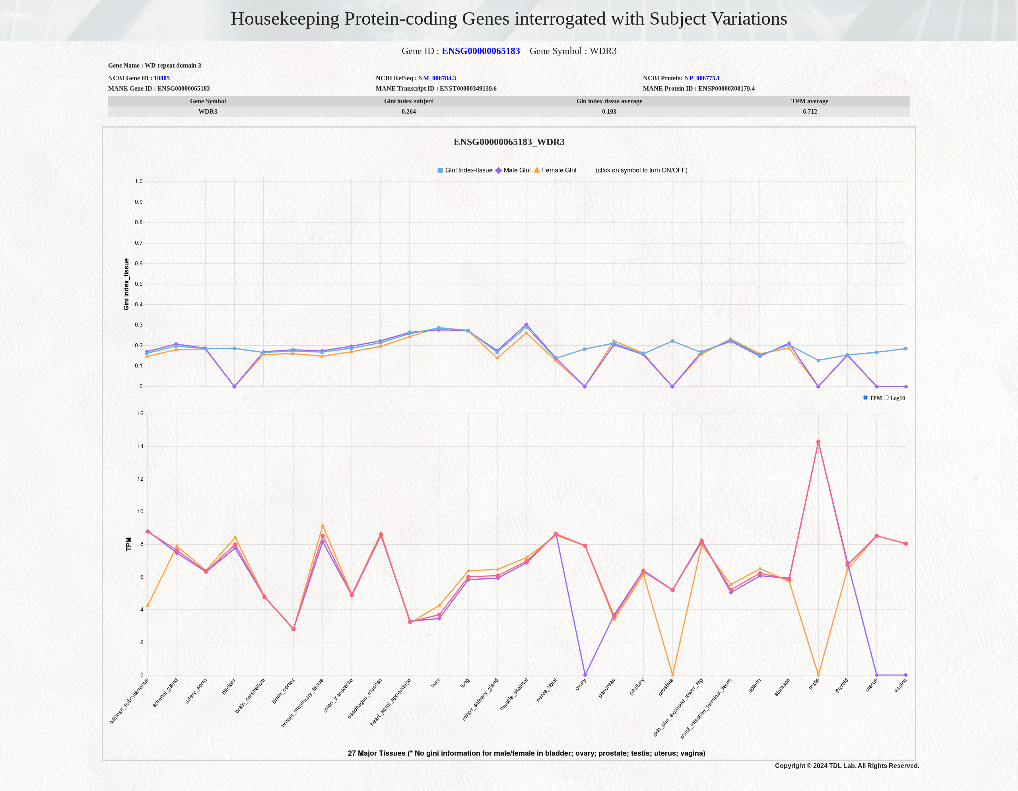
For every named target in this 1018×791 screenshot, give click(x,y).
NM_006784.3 (437, 78)
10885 (162, 78)
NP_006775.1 (702, 78)
